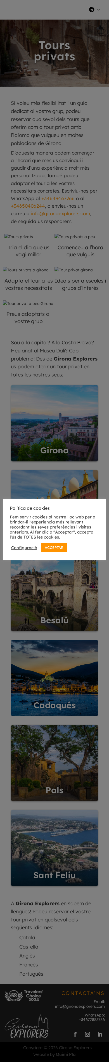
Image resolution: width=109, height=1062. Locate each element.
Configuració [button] (24, 547)
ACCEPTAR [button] (54, 547)
